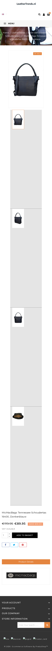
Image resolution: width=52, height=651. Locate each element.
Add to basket (25, 535)
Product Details (26, 562)
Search (47, 625)
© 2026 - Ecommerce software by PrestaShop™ (26, 646)
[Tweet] (14, 545)
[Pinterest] (23, 545)
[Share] (5, 545)
